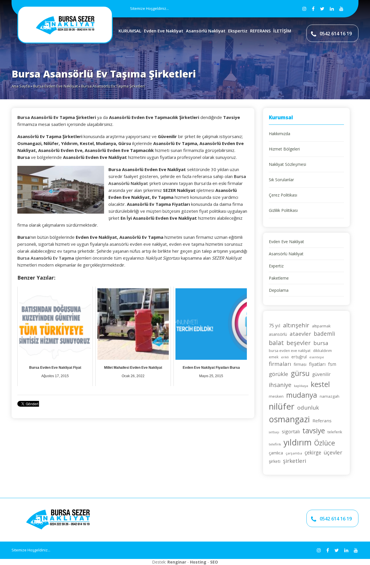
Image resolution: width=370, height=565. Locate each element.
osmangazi (289, 419)
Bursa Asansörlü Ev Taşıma (45, 258)
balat (276, 342)
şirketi (274, 461)
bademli (324, 333)
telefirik (275, 444)
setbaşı (274, 432)
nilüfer (282, 406)
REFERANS (260, 31)
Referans (322, 420)
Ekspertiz (237, 31)
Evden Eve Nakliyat (163, 31)
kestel (320, 384)
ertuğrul (299, 356)
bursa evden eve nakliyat (289, 350)
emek (273, 357)
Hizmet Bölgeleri (284, 149)
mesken (276, 396)
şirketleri (294, 461)
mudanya (301, 395)
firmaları (280, 364)
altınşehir (296, 325)
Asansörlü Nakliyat (205, 31)
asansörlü (278, 334)
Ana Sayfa (21, 86)
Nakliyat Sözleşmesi (287, 164)
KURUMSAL (130, 31)
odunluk (308, 407)
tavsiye (313, 430)
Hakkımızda (279, 133)
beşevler (298, 343)
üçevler (333, 452)
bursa (320, 343)
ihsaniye (280, 385)
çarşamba (294, 453)
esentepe (316, 357)
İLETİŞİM (282, 31)
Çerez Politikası (283, 195)
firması (300, 364)
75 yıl (274, 325)
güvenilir (321, 374)
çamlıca (276, 453)
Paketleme (279, 278)
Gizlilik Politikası (283, 210)
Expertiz (276, 266)
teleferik (335, 431)
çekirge (313, 452)
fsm (332, 364)
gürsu (300, 373)
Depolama (278, 290)
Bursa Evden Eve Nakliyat (55, 86)
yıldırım (298, 442)
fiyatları (317, 364)
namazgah (329, 396)
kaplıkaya (301, 386)
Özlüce (324, 442)
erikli (285, 357)
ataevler (300, 333)
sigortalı (291, 431)
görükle (278, 373)
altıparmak (321, 326)
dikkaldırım (322, 350)
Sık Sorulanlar (281, 179)
